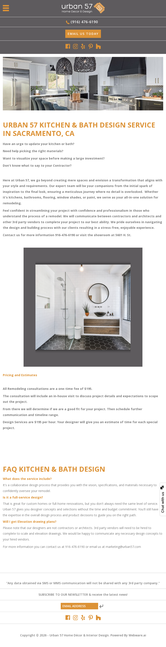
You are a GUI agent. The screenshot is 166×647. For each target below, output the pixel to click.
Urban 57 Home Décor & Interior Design (79, 635)
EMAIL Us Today (83, 34)
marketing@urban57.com (123, 547)
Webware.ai (137, 635)
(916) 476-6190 (84, 21)
